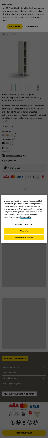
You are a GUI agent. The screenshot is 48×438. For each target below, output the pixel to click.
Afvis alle (24, 231)
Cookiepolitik (26, 217)
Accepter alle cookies (24, 237)
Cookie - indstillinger (24, 224)
